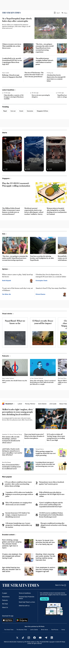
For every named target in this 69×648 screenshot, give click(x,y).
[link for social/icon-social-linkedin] (51, 637)
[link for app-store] (8, 620)
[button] (57, 12)
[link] (11, 13)
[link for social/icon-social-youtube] (40, 637)
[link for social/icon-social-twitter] (17, 637)
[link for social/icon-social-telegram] (46, 637)
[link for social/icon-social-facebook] (34, 637)
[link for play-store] (22, 620)
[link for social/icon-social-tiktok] (23, 637)
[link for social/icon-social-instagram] (28, 637)
